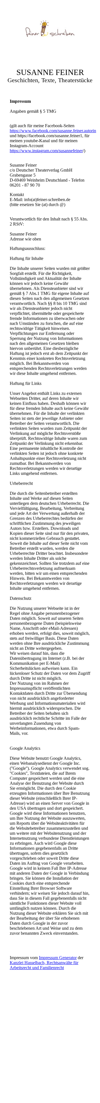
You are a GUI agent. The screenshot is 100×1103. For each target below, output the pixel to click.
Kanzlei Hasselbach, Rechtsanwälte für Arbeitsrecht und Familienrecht (44, 965)
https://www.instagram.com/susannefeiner (46, 150)
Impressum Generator (58, 957)
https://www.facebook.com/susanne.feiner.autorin (53, 130)
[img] (50, 28)
